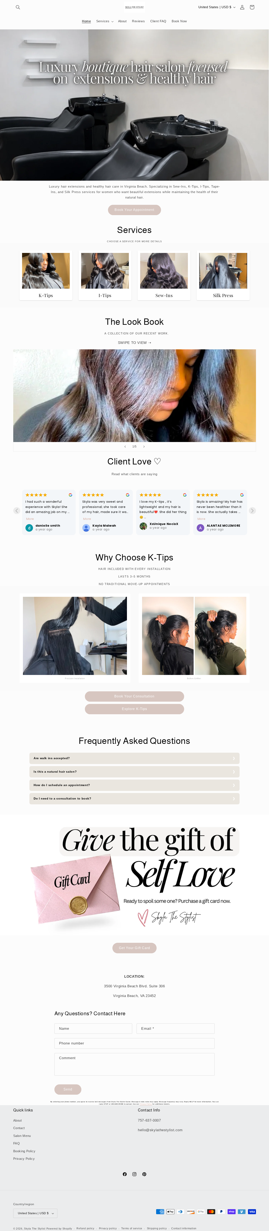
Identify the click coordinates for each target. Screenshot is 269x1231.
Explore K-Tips (134, 709)
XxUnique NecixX (164, 523)
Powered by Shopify (59, 1228)
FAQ (16, 1143)
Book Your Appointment (134, 210)
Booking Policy (24, 1151)
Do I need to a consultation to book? (62, 798)
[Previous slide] (125, 446)
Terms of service (131, 1228)
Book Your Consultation (134, 696)
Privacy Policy (24, 1158)
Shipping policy (157, 1228)
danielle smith (48, 525)
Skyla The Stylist (34, 1228)
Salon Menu (22, 1136)
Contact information (183, 1228)
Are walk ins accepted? (52, 758)
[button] (18, 7)
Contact (19, 1128)
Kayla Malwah (104, 525)
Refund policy (85, 1228)
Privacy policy (108, 1228)
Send (67, 1089)
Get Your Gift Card (134, 948)
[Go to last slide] (16, 510)
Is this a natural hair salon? (55, 771)
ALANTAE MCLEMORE (223, 525)
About (17, 1120)
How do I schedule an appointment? (62, 785)
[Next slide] (144, 446)
